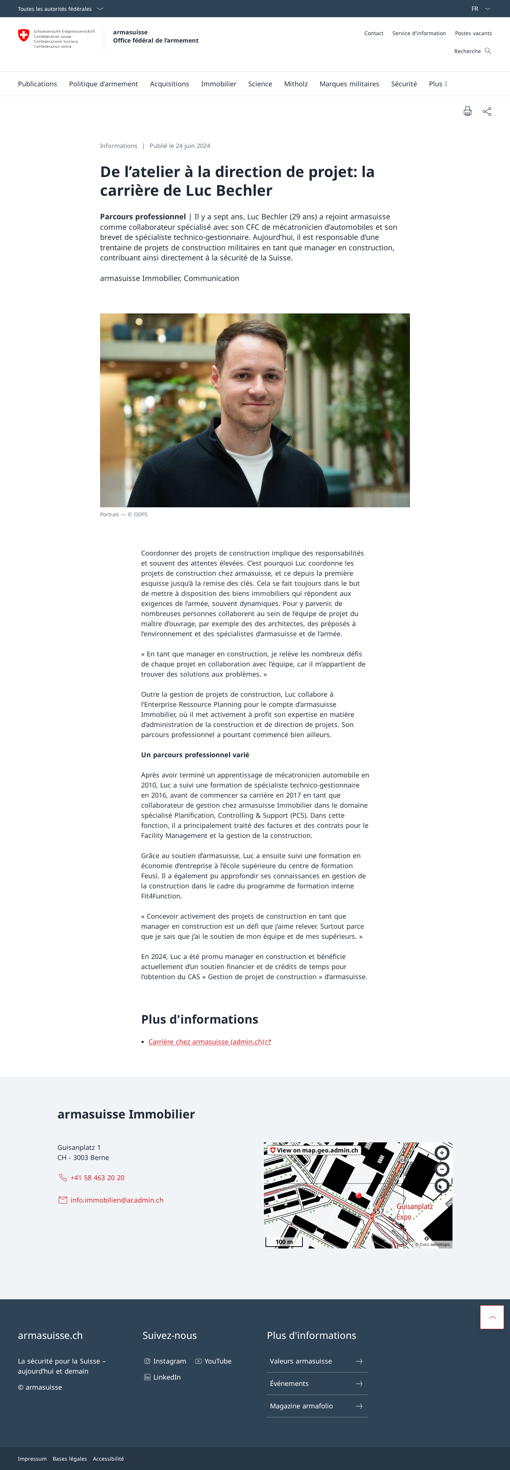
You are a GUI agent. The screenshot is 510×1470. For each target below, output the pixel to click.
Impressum (32, 1458)
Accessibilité (108, 1458)
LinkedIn (167, 1376)
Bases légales (70, 1458)
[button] (37, 84)
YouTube (218, 1360)
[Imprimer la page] (467, 111)
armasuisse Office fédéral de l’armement (156, 36)
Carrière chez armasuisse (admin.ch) (206, 1041)
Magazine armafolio (301, 1405)
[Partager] (487, 111)
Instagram (169, 1360)
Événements (289, 1383)
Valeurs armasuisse (301, 1360)
